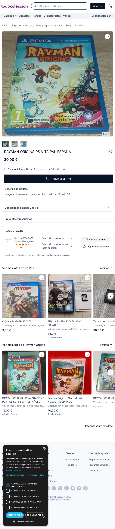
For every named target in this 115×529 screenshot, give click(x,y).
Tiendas (36, 15)
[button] (57, 189)
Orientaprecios (52, 15)
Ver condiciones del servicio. (56, 255)
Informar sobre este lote (99, 425)
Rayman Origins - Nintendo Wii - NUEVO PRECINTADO (66, 400)
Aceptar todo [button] (15, 515)
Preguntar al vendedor (98, 246)
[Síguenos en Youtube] (73, 488)
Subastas (24, 15)
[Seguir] (107, 36)
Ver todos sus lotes (53, 238)
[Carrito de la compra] (111, 6)
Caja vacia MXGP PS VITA (16, 321)
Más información (13, 470)
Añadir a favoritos (98, 239)
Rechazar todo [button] (35, 515)
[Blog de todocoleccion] (85, 488)
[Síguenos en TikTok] (79, 488)
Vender (67, 15)
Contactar (94, 470)
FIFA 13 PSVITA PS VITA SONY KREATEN (65, 323)
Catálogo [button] (9, 15)
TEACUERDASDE (14, 230)
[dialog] (25, 485)
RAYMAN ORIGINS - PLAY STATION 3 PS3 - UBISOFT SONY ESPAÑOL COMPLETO (23, 400)
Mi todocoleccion (101, 15)
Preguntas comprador (99, 465)
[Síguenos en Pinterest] (66, 488)
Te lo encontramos (48, 481)
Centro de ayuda (98, 453)
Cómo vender (73, 459)
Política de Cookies (60, 499)
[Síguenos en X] (60, 488)
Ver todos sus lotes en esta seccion (55, 246)
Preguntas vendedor (99, 459)
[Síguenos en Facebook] (54, 488)
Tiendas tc (71, 465)
